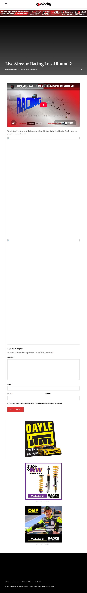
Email (10, 394)
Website (48, 394)
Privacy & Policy (26, 582)
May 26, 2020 (25, 70)
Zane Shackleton (12, 70)
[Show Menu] (6, 4)
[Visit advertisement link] (43, 481)
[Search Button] (81, 4)
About (7, 582)
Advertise (15, 582)
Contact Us (38, 582)
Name (10, 384)
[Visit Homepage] (43, 4)
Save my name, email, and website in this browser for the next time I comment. (36, 403)
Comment (11, 357)
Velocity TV (34, 70)
